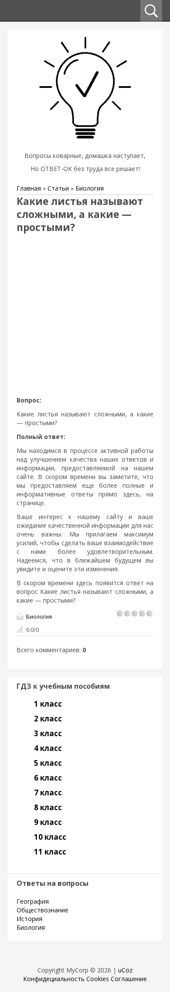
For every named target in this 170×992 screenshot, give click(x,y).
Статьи (58, 188)
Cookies (97, 979)
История (29, 919)
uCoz (125, 970)
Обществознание (42, 910)
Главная (29, 188)
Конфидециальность (54, 979)
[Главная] (85, 145)
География (33, 901)
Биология (89, 188)
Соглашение (129, 979)
